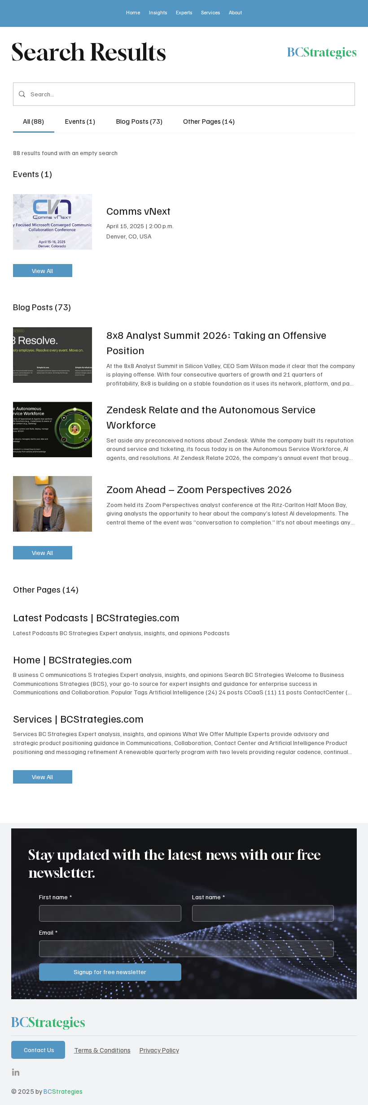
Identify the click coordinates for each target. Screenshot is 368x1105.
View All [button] (42, 270)
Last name (208, 897)
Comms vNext (138, 210)
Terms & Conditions (102, 1049)
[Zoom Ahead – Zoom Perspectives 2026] (52, 504)
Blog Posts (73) (42, 306)
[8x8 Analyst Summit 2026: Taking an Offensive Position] (52, 355)
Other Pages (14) (46, 589)
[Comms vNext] (52, 222)
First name (55, 897)
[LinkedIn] (15, 1072)
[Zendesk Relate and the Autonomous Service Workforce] (52, 429)
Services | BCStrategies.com (78, 718)
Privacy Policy (159, 1049)
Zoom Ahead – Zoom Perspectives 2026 (199, 488)
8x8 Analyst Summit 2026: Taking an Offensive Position (216, 342)
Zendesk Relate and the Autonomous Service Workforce (210, 416)
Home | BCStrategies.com (72, 659)
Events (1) (32, 173)
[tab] (34, 121)
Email (48, 932)
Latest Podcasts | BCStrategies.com (96, 617)
